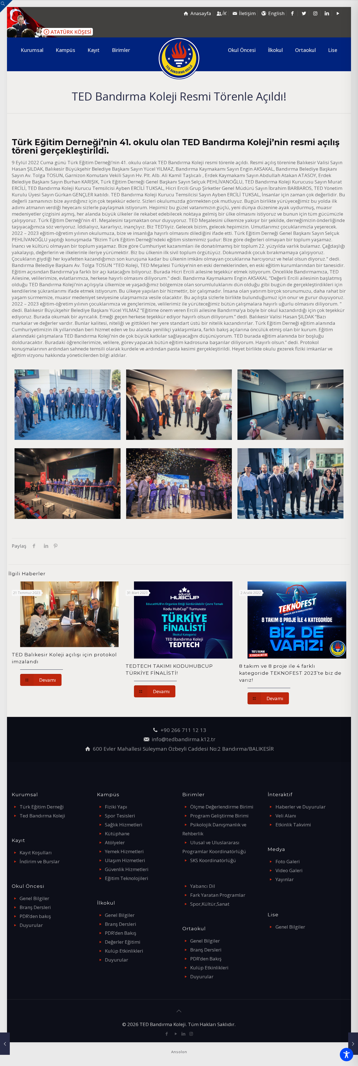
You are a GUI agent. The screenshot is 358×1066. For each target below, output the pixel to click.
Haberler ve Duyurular (300, 806)
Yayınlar (284, 879)
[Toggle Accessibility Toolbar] (346, 1054)
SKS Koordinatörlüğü (213, 860)
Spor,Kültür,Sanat (209, 904)
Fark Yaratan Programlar (217, 895)
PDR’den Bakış (120, 933)
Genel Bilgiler (34, 898)
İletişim (247, 13)
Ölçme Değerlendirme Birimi (221, 806)
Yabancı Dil (202, 886)
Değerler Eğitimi (122, 942)
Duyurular (31, 925)
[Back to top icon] (179, 1011)
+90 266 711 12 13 (183, 729)
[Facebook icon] (167, 1033)
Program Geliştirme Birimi (219, 815)
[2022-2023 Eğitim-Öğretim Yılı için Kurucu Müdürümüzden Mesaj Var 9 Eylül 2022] (353, 1043)
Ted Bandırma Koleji (42, 815)
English (276, 13)
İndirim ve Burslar (40, 861)
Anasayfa (200, 13)
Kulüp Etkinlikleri (124, 951)
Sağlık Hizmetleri (123, 824)
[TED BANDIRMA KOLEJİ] (179, 58)
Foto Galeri (287, 861)
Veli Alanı (285, 815)
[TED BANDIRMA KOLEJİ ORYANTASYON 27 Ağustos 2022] (5, 1043)
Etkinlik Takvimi (293, 824)
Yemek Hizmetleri (124, 851)
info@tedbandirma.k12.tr (183, 739)
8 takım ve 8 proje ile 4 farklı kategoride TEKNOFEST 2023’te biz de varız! (290, 673)
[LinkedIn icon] (184, 1033)
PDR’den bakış (35, 916)
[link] (32, 67)
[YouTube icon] (176, 1033)
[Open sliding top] (6, 6)
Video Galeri (289, 870)
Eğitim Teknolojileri (126, 878)
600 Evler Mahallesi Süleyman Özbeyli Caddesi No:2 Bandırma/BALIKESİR (183, 748)
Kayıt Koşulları (36, 852)
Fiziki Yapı (116, 806)
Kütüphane (117, 833)
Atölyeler (115, 842)
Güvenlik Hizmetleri (127, 869)
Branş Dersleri (35, 907)
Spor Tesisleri (120, 815)
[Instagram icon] (191, 1033)
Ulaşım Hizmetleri (125, 860)
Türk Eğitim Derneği (42, 806)
